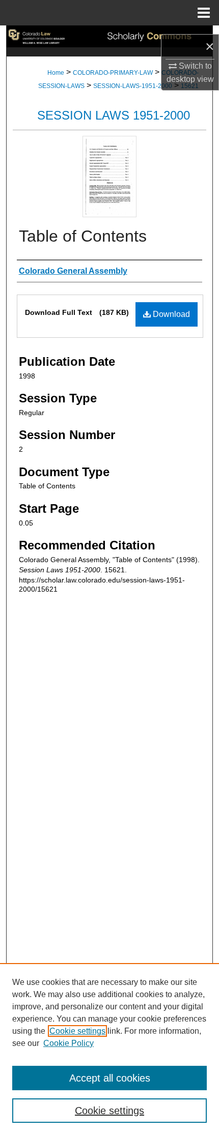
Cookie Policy (68, 1043)
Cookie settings (77, 1031)
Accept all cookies (109, 1078)
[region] (109, 1049)
